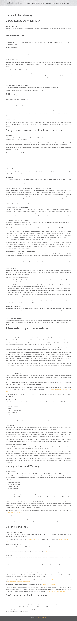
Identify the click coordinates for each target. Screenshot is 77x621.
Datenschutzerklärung (42, 617)
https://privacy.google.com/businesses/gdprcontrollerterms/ (60, 579)
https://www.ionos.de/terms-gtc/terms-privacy (39, 107)
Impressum (33, 617)
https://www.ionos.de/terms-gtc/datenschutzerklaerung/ (15, 512)
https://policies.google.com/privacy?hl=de (50, 584)
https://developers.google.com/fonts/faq (34, 539)
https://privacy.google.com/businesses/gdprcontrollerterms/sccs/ (18, 581)
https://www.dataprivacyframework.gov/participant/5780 (57, 591)
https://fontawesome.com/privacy (50, 551)
